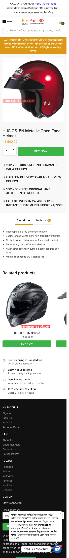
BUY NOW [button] (27, 343)
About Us (8, 440)
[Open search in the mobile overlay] (33, 30)
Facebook (8, 466)
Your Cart (8, 422)
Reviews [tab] (43, 220)
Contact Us (9, 449)
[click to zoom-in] (34, 90)
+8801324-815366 (45, 3)
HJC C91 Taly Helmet (27, 333)
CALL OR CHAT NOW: (22, 3)
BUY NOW (40, 151)
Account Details (12, 427)
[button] (13, 149)
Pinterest (8, 480)
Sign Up (7, 418)
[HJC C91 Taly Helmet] (27, 304)
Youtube (7, 485)
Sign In (7, 413)
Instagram (8, 476)
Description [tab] (24, 220)
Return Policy (11, 453)
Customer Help (11, 444)
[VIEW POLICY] (16, 169)
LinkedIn (8, 490)
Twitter (7, 471)
